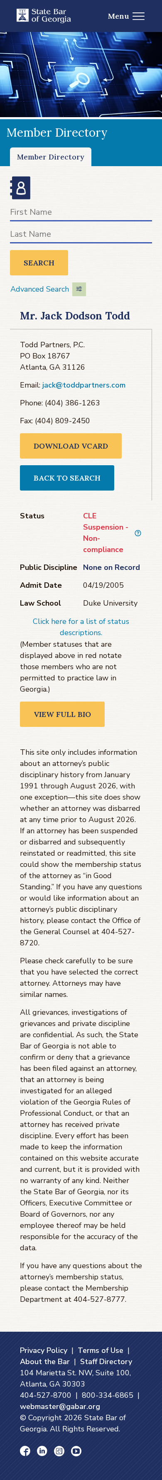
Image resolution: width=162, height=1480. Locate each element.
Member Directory (50, 157)
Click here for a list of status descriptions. (81, 627)
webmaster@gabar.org (60, 1406)
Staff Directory (106, 1362)
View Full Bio (62, 714)
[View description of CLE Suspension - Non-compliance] (138, 533)
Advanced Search (39, 289)
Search (39, 263)
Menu (118, 16)
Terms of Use (100, 1350)
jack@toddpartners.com (83, 385)
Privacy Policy (43, 1350)
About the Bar (45, 1362)
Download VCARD (71, 446)
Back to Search (67, 478)
